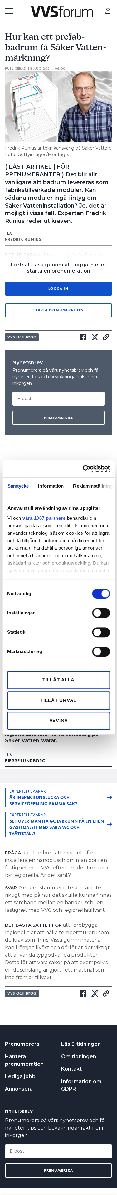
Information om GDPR (81, 1085)
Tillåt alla (58, 679)
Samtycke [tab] (18, 486)
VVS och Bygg (21, 337)
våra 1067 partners (44, 518)
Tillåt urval (59, 700)
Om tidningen (78, 1056)
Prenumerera (22, 1044)
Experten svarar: (56, 824)
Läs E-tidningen (81, 1044)
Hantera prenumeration (24, 1060)
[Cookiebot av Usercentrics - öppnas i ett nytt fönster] (83, 469)
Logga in (108, 11)
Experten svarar (43, 797)
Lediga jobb (20, 1076)
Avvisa (58, 720)
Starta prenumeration (58, 310)
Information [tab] (51, 486)
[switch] (101, 613)
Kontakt (71, 1069)
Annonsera (19, 1089)
